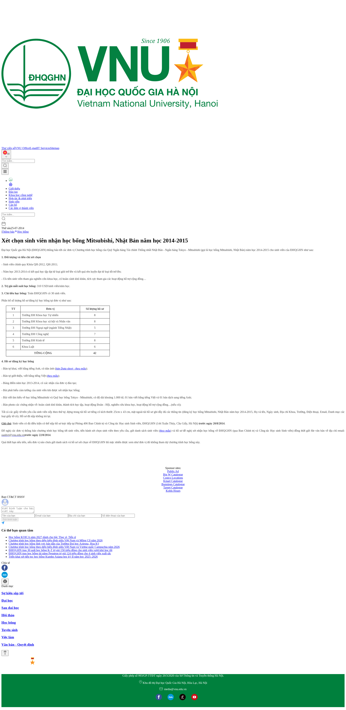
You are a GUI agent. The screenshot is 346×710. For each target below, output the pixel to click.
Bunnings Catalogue (173, 484)
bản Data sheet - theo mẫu (71, 368)
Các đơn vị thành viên (21, 208)
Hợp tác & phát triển (20, 198)
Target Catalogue (173, 487)
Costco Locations (173, 477)
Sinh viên (14, 201)
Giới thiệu (14, 188)
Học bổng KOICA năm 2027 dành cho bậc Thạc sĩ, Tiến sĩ (42, 537)
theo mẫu (52, 375)
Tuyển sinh (9, 630)
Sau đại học (10, 608)
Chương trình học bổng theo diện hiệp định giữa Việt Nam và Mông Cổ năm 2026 (56, 540)
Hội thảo (7, 615)
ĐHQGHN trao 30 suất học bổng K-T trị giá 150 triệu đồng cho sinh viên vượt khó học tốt (60, 550)
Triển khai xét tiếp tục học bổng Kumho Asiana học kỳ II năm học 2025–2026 (53, 556)
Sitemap (54, 148)
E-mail (33, 148)
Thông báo (8, 231)
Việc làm (7, 637)
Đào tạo (13, 191)
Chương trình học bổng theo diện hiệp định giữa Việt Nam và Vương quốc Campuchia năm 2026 (64, 546)
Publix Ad (173, 471)
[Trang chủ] (109, 144)
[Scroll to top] (5, 653)
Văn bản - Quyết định (17, 644)
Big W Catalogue (173, 474)
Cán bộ (13, 204)
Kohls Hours (173, 490)
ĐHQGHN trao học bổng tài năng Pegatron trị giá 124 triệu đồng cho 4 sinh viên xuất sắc (60, 553)
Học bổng (23, 231)
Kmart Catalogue (173, 481)
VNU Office (22, 148)
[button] (173, 568)
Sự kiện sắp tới (12, 593)
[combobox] (6, 154)
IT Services (43, 148)
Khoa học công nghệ (20, 195)
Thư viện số (8, 148)
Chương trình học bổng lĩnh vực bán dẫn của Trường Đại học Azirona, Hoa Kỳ (54, 543)
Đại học (7, 600)
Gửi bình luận (10, 519)
